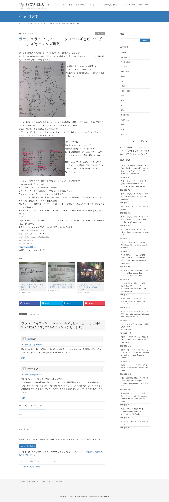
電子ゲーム (125, 134)
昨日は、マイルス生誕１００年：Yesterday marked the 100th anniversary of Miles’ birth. (133, 411)
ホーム (23, 481)
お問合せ (59, 481)
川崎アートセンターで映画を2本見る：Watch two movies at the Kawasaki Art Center (135, 367)
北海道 (123, 86)
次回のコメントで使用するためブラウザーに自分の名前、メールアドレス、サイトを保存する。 (58, 440)
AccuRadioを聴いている (31, 467)
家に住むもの (34, 481)
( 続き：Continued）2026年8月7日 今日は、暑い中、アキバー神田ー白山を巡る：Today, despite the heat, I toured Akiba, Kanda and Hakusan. (135, 169)
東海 (122, 110)
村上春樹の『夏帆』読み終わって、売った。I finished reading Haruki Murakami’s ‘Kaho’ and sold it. (134, 273)
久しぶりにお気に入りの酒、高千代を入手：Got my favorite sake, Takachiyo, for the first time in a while (135, 314)
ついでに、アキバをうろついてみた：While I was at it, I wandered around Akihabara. (134, 244)
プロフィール (47, 481)
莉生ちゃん (125, 120)
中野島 (123, 76)
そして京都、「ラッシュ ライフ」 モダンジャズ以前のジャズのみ (90, 287)
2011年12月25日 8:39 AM (31, 375)
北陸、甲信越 (125, 91)
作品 (122, 81)
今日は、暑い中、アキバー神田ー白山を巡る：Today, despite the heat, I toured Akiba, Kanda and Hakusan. (134, 183)
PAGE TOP (163, 485)
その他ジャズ (125, 57)
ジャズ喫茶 (100, 33)
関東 (122, 129)
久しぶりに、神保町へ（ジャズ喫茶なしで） (134, 423)
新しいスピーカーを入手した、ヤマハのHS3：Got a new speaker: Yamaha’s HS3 (135, 232)
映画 (122, 96)
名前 (24, 429)
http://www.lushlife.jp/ (27, 247)
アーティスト (125, 62)
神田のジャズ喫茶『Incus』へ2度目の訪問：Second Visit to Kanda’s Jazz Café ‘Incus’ (134, 339)
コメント (20, 415)
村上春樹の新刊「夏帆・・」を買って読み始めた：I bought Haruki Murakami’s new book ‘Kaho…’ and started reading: (134, 287)
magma (30, 339)
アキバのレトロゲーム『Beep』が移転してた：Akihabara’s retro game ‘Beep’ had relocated (135, 326)
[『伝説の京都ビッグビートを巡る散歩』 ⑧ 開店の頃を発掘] (61, 272)
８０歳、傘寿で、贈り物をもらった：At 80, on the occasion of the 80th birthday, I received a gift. (134, 301)
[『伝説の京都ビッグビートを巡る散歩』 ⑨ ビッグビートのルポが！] (32, 272)
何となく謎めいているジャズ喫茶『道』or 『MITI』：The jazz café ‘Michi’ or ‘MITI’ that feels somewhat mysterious (133, 259)
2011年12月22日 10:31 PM (32, 345)
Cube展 (123, 52)
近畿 (38, 314)
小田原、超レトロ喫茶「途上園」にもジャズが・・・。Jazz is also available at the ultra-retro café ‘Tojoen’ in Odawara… (135, 354)
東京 (122, 100)
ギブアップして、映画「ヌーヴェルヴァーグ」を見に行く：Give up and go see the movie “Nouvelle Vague (134, 219)
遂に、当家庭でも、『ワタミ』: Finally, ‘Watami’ (135, 208)
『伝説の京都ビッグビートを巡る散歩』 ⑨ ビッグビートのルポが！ (32, 287)
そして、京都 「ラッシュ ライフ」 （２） (40, 461)
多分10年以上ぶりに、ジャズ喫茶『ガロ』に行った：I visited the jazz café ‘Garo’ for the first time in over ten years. (134, 397)
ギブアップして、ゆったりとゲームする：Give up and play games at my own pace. (134, 196)
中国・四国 (125, 71)
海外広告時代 (125, 115)
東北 (122, 105)
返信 (23, 358)
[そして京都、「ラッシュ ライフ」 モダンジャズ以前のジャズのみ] (90, 272)
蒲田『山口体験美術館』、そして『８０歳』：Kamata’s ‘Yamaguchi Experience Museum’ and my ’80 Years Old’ (135, 382)
